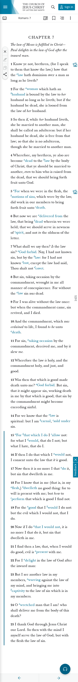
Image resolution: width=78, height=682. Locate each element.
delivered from (50, 216)
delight (30, 560)
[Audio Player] (65, 669)
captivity (18, 590)
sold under (62, 421)
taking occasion (41, 340)
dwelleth (30, 488)
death (40, 207)
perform (18, 499)
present (42, 552)
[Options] (70, 18)
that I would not (47, 527)
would (33, 440)
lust (26, 263)
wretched (27, 605)
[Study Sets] (45, 18)
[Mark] (5, 59)
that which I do (36, 435)
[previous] (19, 678)
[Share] (5, 74)
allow (56, 435)
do (64, 468)
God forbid (27, 252)
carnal (46, 421)
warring (34, 580)
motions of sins (23, 196)
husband (18, 94)
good (32, 507)
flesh (15, 488)
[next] (58, 678)
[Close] (5, 51)
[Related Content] (62, 18)
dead (29, 160)
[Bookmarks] (54, 18)
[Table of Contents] (5, 18)
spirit (19, 232)
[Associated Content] (75, 65)
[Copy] (5, 67)
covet (39, 268)
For (17, 191)
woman (32, 89)
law (20, 75)
